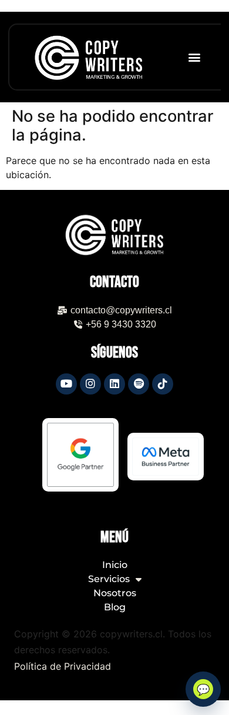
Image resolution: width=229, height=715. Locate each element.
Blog (115, 607)
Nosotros (114, 593)
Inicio (114, 565)
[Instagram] (90, 384)
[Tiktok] (162, 384)
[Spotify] (138, 384)
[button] (194, 57)
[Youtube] (66, 384)
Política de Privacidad (62, 666)
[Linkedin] (114, 384)
